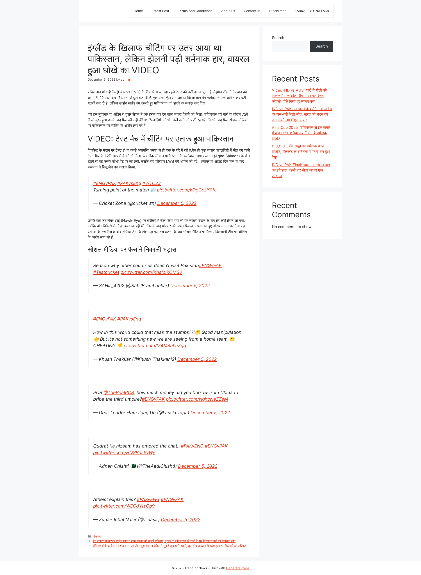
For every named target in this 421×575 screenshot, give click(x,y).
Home (138, 11)
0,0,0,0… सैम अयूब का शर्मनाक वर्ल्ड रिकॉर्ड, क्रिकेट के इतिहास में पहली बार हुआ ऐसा (301, 151)
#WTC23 (151, 183)
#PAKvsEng (129, 183)
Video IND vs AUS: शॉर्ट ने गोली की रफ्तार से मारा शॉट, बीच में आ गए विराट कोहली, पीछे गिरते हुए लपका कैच (299, 96)
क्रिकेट (97, 536)
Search (278, 37)
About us (228, 11)
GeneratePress (238, 568)
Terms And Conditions (195, 11)
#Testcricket (106, 272)
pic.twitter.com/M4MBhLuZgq (155, 345)
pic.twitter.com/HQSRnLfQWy (124, 452)
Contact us (252, 11)
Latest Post (160, 11)
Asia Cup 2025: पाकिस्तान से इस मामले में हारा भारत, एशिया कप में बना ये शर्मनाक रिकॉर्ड (301, 133)
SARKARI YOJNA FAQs (311, 11)
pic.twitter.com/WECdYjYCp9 (124, 506)
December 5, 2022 (176, 203)
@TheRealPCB (118, 392)
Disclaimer (277, 11)
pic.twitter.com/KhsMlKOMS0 (151, 272)
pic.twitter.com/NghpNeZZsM (197, 399)
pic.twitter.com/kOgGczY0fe (187, 190)
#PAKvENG (192, 446)
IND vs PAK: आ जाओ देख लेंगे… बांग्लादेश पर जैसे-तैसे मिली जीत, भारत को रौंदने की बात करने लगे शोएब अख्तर (302, 114)
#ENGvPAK (104, 183)
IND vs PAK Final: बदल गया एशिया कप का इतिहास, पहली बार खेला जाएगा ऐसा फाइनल (301, 170)
